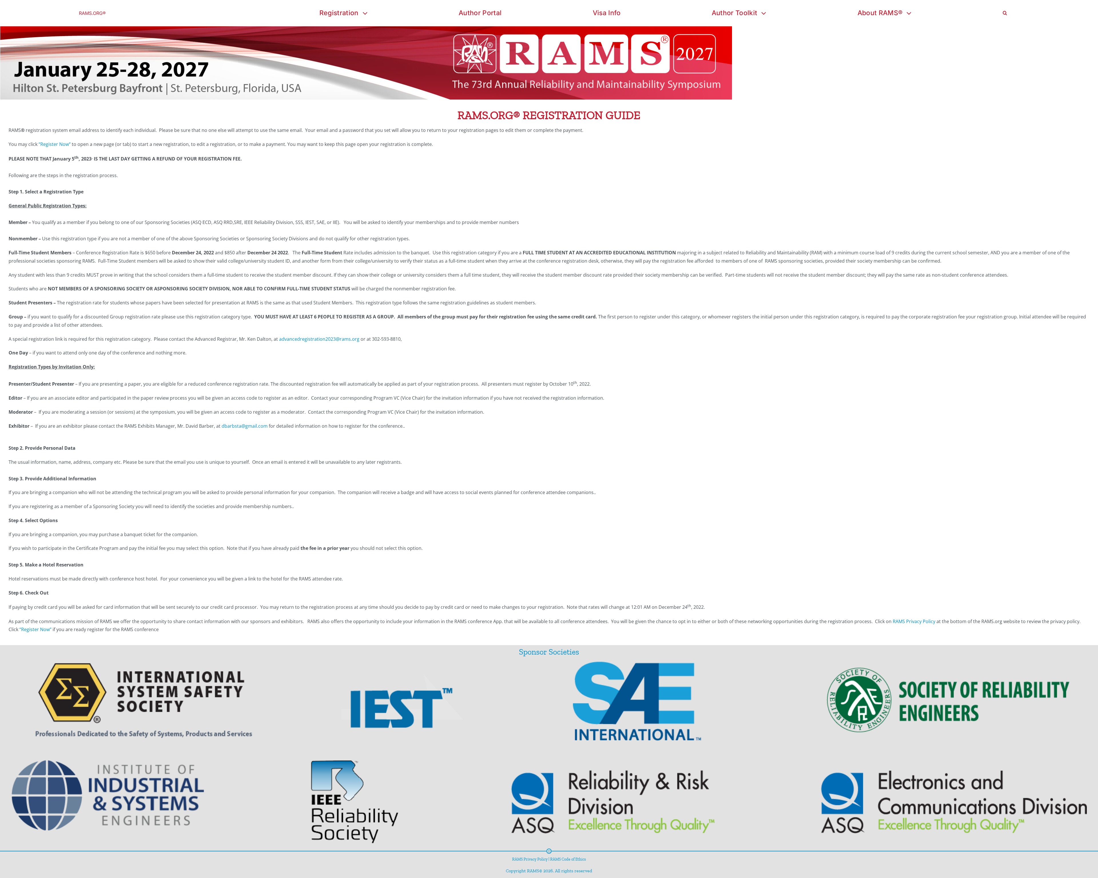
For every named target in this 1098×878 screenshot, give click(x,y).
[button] (1005, 13)
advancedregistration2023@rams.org (319, 339)
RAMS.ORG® (92, 13)
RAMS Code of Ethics (568, 859)
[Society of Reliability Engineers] (907, 707)
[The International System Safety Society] (158, 707)
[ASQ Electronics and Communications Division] (920, 797)
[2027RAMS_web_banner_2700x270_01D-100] (366, 28)
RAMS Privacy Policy (914, 621)
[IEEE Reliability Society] (349, 797)
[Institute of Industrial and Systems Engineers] (132, 797)
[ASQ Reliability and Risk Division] (599, 797)
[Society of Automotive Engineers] (619, 707)
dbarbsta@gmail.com (245, 426)
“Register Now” (55, 144)
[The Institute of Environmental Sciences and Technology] (408, 707)
